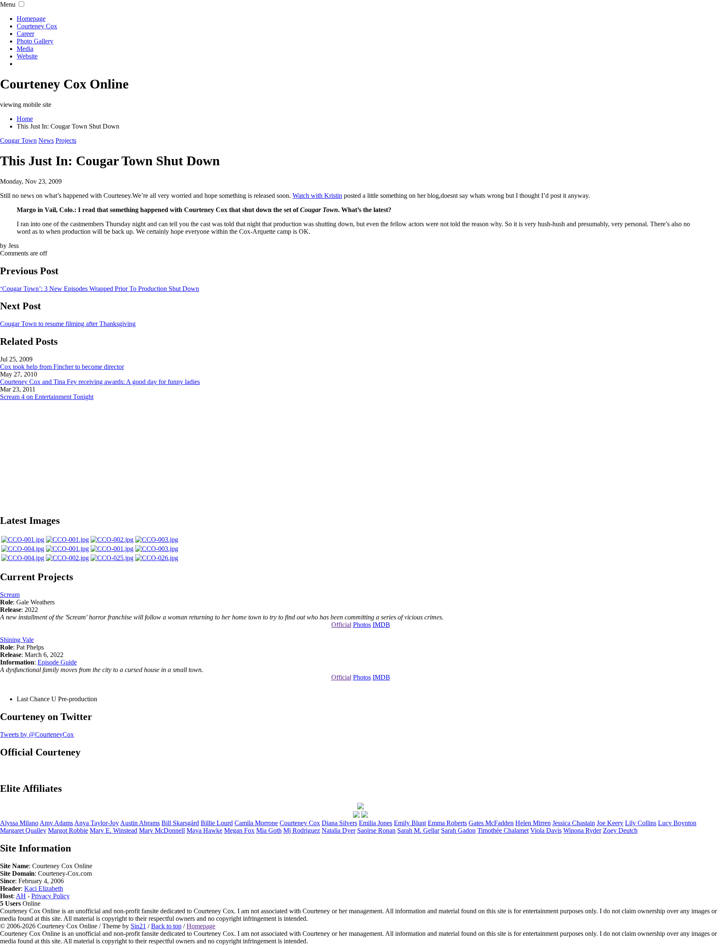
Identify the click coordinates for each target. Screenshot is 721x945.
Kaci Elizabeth (43, 888)
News (46, 140)
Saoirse (376, 830)
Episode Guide (57, 662)
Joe (610, 822)
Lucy (677, 822)
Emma (447, 822)
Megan (239, 830)
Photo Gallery (35, 41)
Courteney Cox (37, 26)
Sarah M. (418, 830)
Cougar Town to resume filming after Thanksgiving (68, 323)
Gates (491, 822)
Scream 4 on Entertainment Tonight (46, 396)
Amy (56, 822)
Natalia (338, 830)
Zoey (620, 830)
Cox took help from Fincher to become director (62, 366)
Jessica (573, 822)
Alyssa (19, 822)
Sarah (458, 830)
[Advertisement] (360, 453)
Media (25, 48)
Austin (140, 822)
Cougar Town (18, 140)
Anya (96, 822)
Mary (162, 830)
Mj (301, 830)
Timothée (503, 830)
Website (27, 56)
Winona (582, 830)
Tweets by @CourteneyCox (37, 734)
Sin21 (138, 926)
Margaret (23, 830)
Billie (217, 822)
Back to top (166, 926)
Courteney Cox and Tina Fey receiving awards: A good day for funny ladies (100, 381)
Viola (546, 830)
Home (25, 118)
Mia (269, 830)
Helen (533, 822)
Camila (256, 822)
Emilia (375, 822)
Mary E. (113, 830)
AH (21, 896)
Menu (7, 4)
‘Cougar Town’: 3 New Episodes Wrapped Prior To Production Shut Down (99, 288)
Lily (640, 822)
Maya (204, 830)
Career (25, 33)
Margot (68, 830)
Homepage (31, 18)
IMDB (381, 624)
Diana (339, 822)
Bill (180, 822)
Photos (362, 624)
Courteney (300, 822)
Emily (410, 822)
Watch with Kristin (317, 195)
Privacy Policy (50, 896)
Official (341, 624)
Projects (65, 140)
